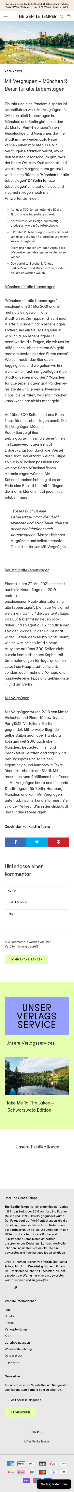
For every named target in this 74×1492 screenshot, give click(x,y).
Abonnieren (20, 1412)
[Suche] (62, 16)
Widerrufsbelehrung (18, 1349)
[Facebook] (6, 1287)
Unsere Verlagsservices (30, 1043)
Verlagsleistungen (17, 1329)
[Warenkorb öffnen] (68, 16)
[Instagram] (15, 1287)
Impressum (12, 1362)
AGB (7, 1336)
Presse (9, 1322)
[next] (66, 1158)
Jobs (7, 1309)
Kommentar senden (26, 959)
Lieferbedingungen (17, 1342)
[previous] (7, 1158)
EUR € (35, 1432)
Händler (10, 1316)
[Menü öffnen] (5, 16)
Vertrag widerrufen (54, 1484)
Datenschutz (13, 1355)
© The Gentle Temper (37, 1441)
